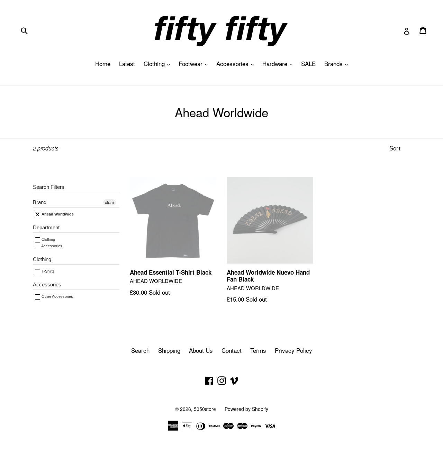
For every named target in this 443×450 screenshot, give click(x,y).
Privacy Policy (293, 350)
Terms (258, 350)
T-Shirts (47, 271)
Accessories (236, 63)
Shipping (169, 350)
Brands (337, 63)
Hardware (279, 63)
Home (102, 63)
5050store (205, 408)
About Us (201, 350)
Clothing (158, 63)
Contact (232, 350)
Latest (127, 63)
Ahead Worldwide (57, 214)
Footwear (195, 63)
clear (109, 202)
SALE (308, 63)
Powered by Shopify (246, 408)
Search (140, 350)
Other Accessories (56, 296)
